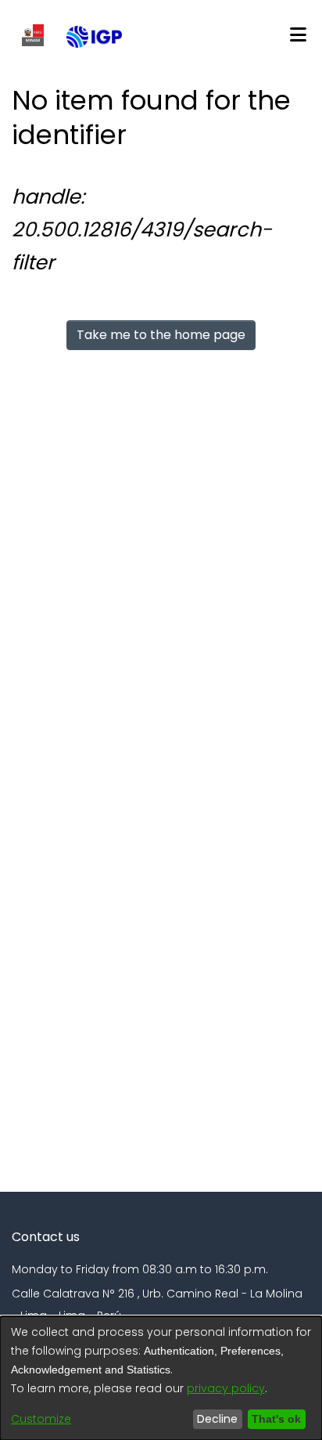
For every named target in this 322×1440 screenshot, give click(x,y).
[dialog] (161, 1378)
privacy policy (226, 1388)
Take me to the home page (161, 335)
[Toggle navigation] (297, 35)
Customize (41, 1419)
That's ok (276, 1419)
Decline (217, 1419)
